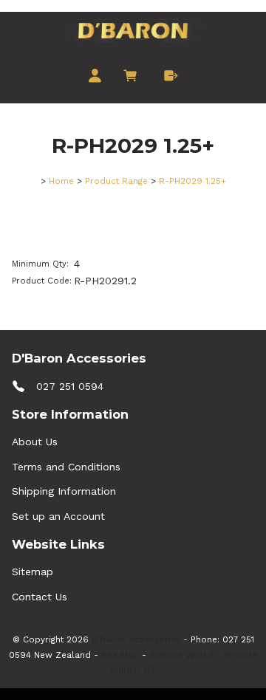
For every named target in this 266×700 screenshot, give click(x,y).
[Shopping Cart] (133, 77)
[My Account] (95, 77)
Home (61, 181)
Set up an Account (58, 516)
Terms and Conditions (66, 467)
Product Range (116, 181)
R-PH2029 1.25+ (192, 181)
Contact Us (39, 597)
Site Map (120, 655)
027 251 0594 (69, 386)
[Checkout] (171, 77)
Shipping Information (64, 491)
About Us (35, 441)
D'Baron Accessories (136, 639)
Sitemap (32, 571)
